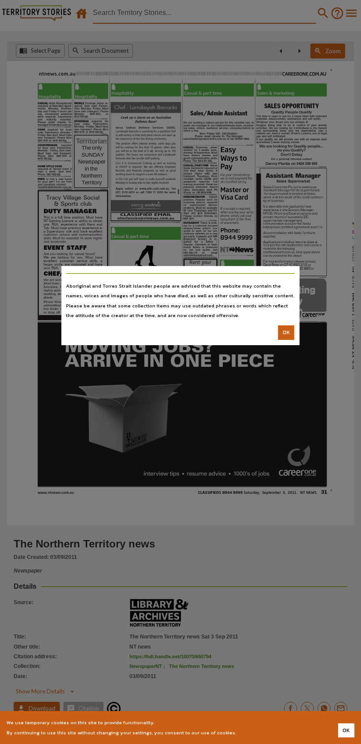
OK (286, 332)
